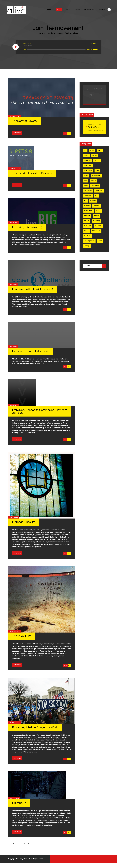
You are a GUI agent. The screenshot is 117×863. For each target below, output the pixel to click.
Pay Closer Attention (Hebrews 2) (32, 289)
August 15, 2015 (14, 116)
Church (94, 155)
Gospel (93, 180)
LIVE (85, 200)
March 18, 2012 (14, 798)
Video (100, 240)
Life (96, 195)
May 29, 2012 (13, 405)
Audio (92, 150)
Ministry (93, 200)
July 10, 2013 (13, 222)
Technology (96, 230)
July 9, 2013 (13, 284)
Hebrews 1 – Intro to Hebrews (30, 351)
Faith (97, 170)
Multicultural (88, 210)
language (99, 190)
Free (85, 180)
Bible (99, 150)
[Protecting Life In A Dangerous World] (41, 701)
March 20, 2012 (14, 631)
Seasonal (98, 225)
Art (85, 150)
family (86, 175)
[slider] (95, 49)
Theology (87, 235)
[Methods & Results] (41, 485)
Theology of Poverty (24, 121)
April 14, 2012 (14, 517)
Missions (96, 205)
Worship (86, 246)
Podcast (87, 215)
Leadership (87, 195)
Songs (86, 230)
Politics (86, 220)
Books (86, 155)
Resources (87, 225)
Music (98, 210)
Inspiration (95, 185)
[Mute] (91, 49)
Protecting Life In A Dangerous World (35, 727)
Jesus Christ (88, 190)
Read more (17, 132)
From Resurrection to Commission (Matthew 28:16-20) (39, 411)
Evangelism (88, 170)
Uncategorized (89, 240)
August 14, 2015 (14, 168)
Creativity (87, 160)
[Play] (16, 47)
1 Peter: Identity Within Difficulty (32, 173)
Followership (96, 175)
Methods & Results (23, 522)
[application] (60, 49)
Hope (86, 185)
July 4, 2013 (13, 346)
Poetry (96, 215)
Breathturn (19, 803)
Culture (97, 160)
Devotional (87, 165)
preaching (96, 220)
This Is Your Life (21, 636)
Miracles (87, 205)
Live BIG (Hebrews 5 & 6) (27, 227)
